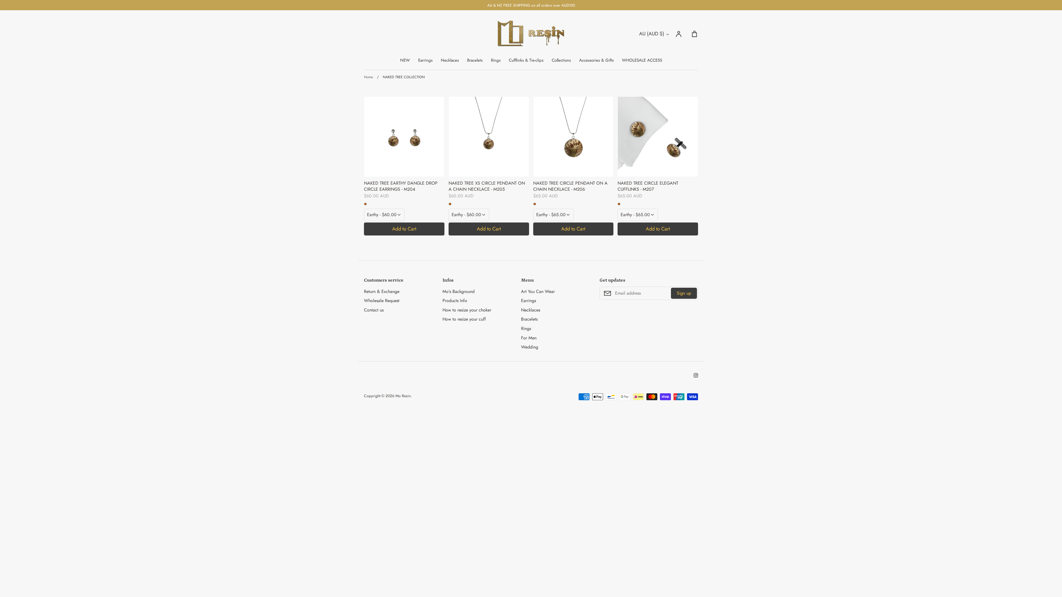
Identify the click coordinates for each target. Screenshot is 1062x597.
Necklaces (450, 60)
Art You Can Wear (538, 291)
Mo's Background (458, 291)
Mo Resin (403, 396)
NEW (405, 60)
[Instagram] (695, 375)
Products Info (454, 300)
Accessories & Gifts (596, 60)
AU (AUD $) (651, 33)
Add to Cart (404, 228)
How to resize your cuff (464, 319)
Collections (561, 60)
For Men (529, 338)
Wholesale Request (381, 300)
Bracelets (475, 60)
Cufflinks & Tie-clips (526, 60)
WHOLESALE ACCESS (642, 60)
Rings (496, 60)
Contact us (374, 310)
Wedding (529, 347)
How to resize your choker (466, 310)
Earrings (425, 60)
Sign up (684, 293)
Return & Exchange (381, 291)
